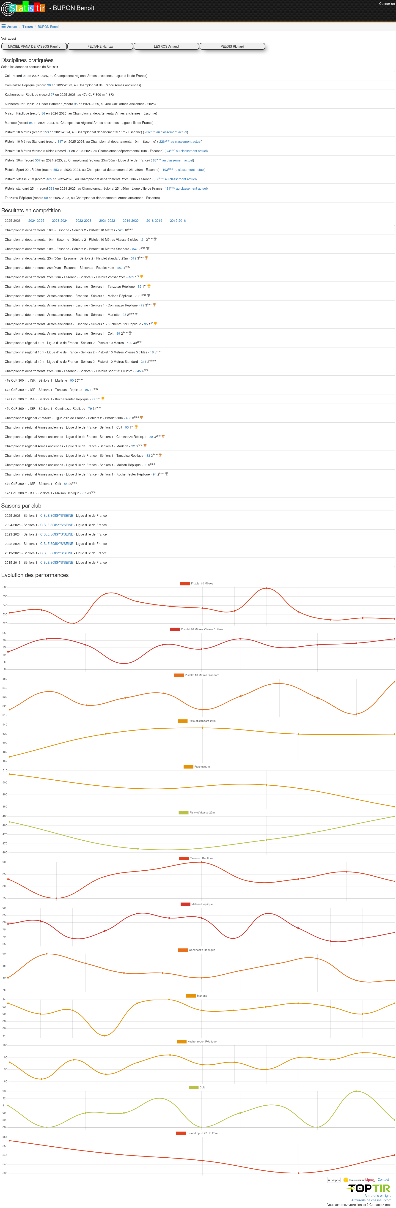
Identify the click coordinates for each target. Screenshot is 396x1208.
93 (25, 75)
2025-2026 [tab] (13, 220)
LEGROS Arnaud (166, 46)
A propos (334, 1180)
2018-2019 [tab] (154, 220)
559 (46, 132)
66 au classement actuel (172, 160)
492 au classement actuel (165, 132)
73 (137, 295)
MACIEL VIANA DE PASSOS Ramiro (34, 46)
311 (143, 361)
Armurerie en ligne (378, 1195)
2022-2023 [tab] (83, 220)
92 (133, 446)
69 (145, 464)
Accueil (12, 26)
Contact (383, 1179)
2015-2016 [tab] (178, 220)
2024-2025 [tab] (36, 220)
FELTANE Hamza (100, 46)
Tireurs (27, 26)
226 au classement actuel (179, 141)
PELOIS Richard (232, 46)
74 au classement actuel (186, 150)
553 (56, 169)
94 (31, 122)
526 (129, 342)
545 (138, 371)
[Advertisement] (294, 11)
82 (139, 286)
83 (148, 455)
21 (68, 150)
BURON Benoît (49, 26)
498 (128, 417)
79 (142, 305)
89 (118, 333)
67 (84, 493)
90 (49, 85)
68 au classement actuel (175, 179)
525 (121, 230)
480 (120, 267)
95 (76, 103)
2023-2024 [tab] (60, 220)
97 (52, 94)
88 (151, 436)
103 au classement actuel (183, 169)
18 (152, 352)
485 (49, 179)
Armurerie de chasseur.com (371, 1200)
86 (43, 113)
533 (51, 188)
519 (133, 258)
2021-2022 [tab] (107, 220)
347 (60, 141)
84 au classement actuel (186, 188)
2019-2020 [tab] (131, 220)
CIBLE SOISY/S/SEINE (56, 515)
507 (38, 160)
